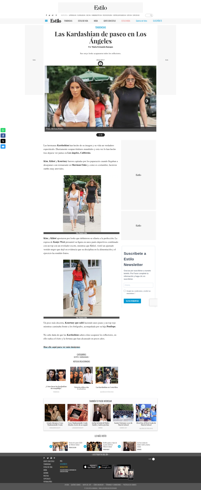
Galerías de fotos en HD (106, 392)
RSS (61, 461)
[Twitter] (49, 15)
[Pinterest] (56, 15)
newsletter (64, 467)
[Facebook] (46, 15)
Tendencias (56, 392)
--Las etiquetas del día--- (100, 454)
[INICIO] (55, 21)
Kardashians (84, 357)
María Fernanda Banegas (102, 47)
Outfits (76, 357)
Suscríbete (63, 464)
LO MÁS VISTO (100, 436)
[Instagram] (53, 15)
